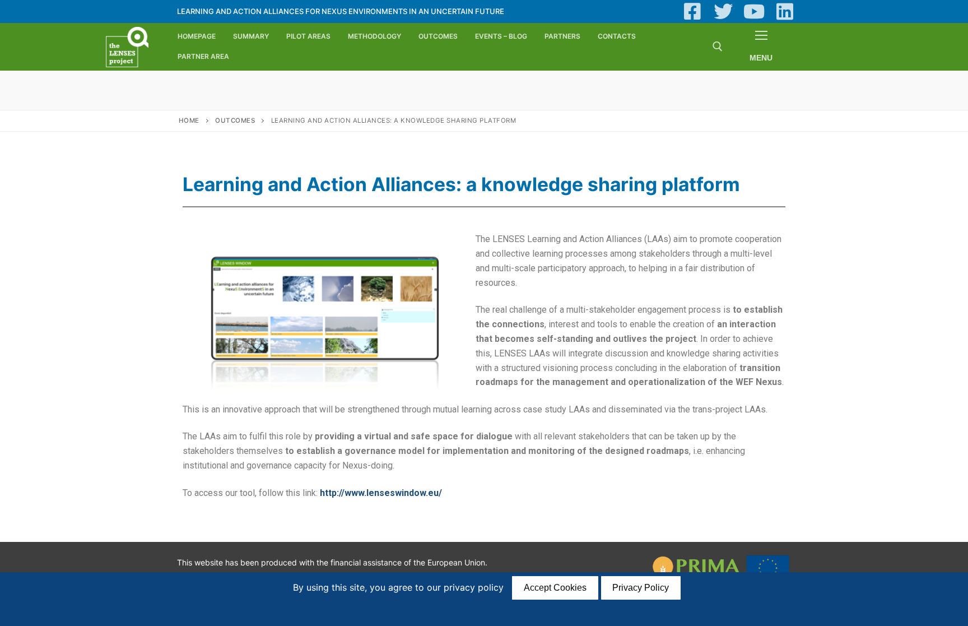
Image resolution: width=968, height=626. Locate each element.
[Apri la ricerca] (718, 46)
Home (189, 120)
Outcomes (235, 120)
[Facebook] (692, 11)
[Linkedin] (784, 11)
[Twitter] (723, 11)
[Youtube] (753, 11)
